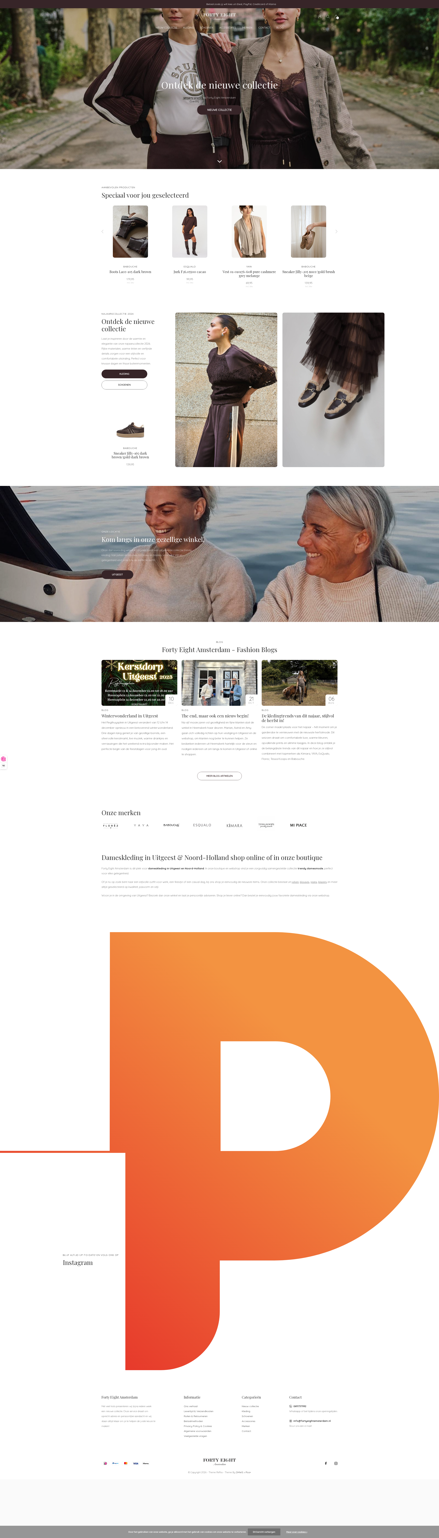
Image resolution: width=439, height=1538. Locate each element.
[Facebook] (326, 1463)
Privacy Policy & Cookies (198, 1426)
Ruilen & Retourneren (195, 1416)
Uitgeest (117, 574)
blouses (304, 882)
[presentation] (103, 231)
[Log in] (319, 16)
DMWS (239, 1472)
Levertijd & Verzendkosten (198, 1411)
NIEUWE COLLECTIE (219, 110)
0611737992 (299, 1406)
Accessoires (227, 27)
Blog (279, 27)
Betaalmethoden (193, 1421)
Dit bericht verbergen (264, 1532)
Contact (264, 27)
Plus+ (248, 1472)
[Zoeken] (328, 16)
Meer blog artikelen (219, 775)
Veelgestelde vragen (195, 1436)
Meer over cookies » (296, 1532)
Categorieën (251, 1397)
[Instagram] (335, 1463)
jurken (295, 882)
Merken (247, 27)
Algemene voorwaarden (197, 1431)
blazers (322, 882)
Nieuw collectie (166, 27)
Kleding (188, 27)
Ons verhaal (191, 1406)
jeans (314, 882)
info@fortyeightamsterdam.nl (312, 1421)
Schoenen (206, 27)
